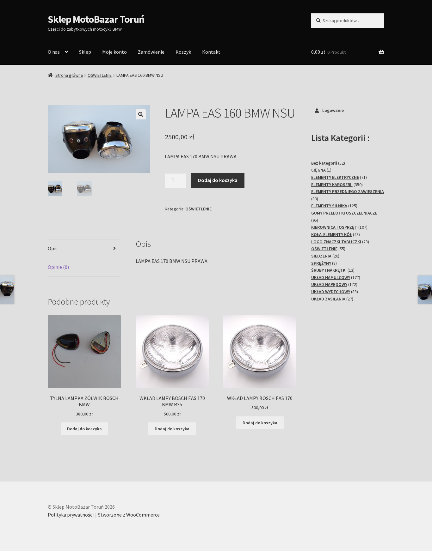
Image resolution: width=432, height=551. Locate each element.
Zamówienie (151, 52)
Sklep (85, 52)
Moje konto (114, 52)
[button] (141, 114)
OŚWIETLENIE (100, 75)
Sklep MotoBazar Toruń (96, 19)
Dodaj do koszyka (218, 180)
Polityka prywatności (71, 515)
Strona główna (69, 75)
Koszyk (183, 52)
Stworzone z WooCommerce (129, 515)
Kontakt (211, 52)
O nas (54, 52)
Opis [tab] (53, 248)
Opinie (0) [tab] (58, 267)
